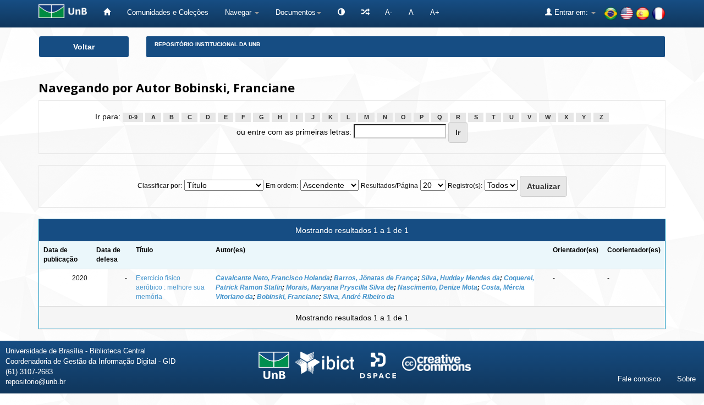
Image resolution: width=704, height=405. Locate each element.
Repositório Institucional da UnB (207, 44)
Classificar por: (160, 186)
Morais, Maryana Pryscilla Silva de (340, 287)
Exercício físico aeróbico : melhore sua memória (170, 287)
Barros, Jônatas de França (375, 278)
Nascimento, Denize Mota (437, 287)
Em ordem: (282, 186)
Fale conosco (639, 379)
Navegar (239, 12)
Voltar (84, 46)
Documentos (296, 12)
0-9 (133, 117)
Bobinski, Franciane (288, 297)
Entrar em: (571, 12)
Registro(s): (465, 186)
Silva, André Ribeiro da (358, 297)
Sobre (686, 379)
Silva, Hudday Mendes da (460, 278)
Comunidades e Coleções (167, 12)
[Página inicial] (107, 12)
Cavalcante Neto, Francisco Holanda (273, 278)
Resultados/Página (389, 186)
